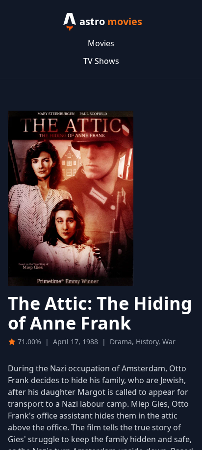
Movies (101, 43)
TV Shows (101, 61)
